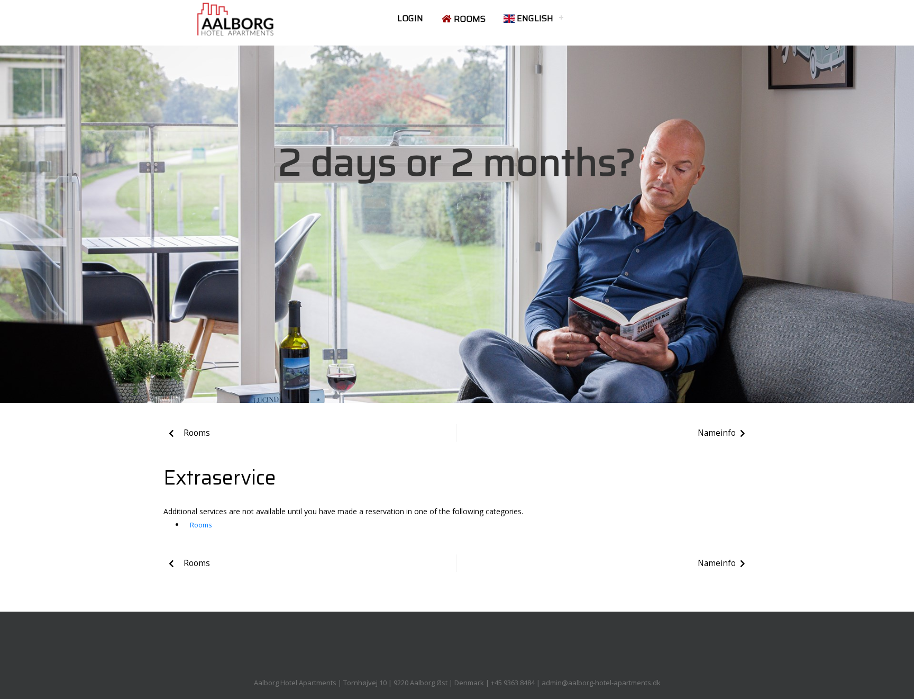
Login (410, 18)
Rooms (469, 18)
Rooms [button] (201, 525)
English (534, 18)
